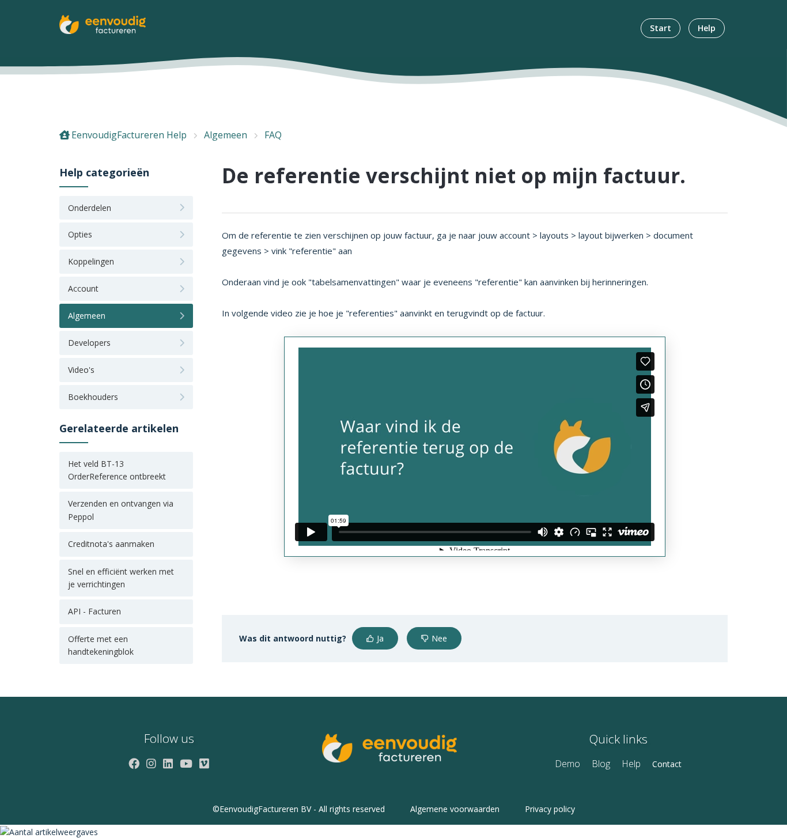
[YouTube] (186, 763)
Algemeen (225, 135)
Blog (601, 763)
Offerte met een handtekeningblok (101, 645)
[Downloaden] (372, 271)
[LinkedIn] (168, 763)
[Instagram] (151, 763)
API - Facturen (94, 611)
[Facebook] (133, 763)
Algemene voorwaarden (455, 808)
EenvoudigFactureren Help (129, 135)
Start (660, 27)
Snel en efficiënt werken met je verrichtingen (121, 578)
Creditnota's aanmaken (111, 543)
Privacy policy (550, 808)
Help (707, 27)
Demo (567, 763)
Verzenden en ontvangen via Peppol (120, 510)
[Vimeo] (204, 763)
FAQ (273, 135)
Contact (667, 763)
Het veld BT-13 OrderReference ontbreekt (117, 470)
